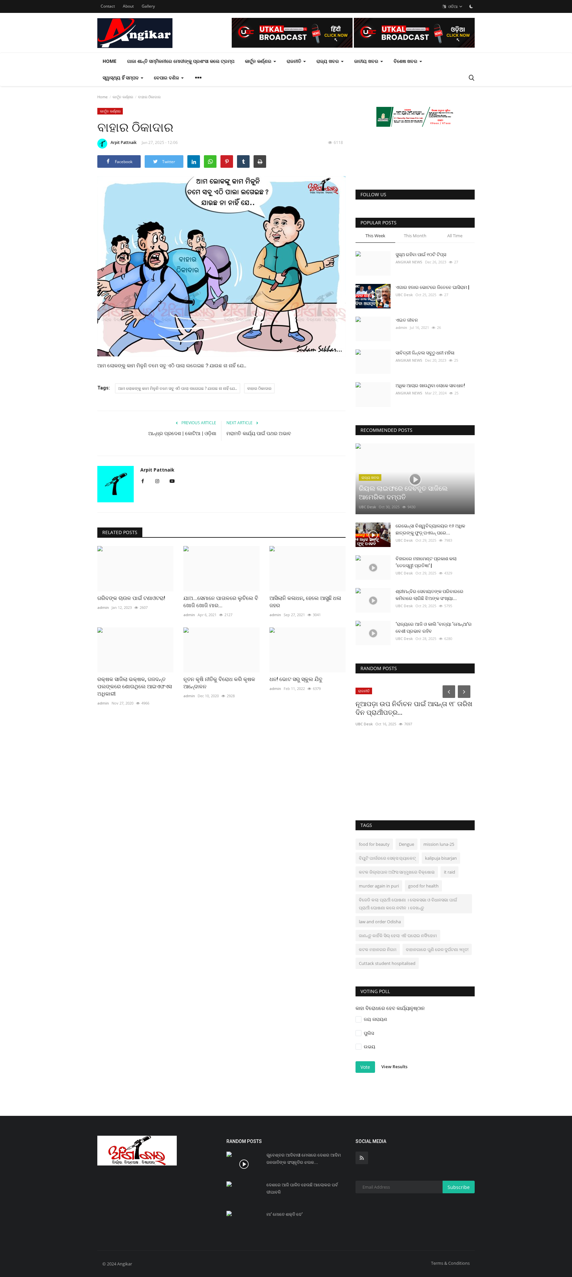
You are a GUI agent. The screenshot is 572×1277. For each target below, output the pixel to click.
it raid (449, 872)
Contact (108, 6)
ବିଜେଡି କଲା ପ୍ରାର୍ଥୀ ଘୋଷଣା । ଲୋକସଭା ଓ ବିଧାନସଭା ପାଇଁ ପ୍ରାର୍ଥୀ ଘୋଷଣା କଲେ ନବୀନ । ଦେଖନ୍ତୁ (408, 904)
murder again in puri (379, 886)
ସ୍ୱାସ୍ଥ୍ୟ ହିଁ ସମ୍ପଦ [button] (121, 77)
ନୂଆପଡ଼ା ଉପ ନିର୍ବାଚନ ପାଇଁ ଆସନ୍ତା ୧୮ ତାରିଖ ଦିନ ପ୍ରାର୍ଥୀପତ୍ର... (414, 708)
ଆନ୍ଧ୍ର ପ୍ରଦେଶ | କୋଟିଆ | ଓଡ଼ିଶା (182, 433)
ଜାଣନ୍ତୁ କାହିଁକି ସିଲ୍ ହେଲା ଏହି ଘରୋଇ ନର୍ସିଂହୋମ (398, 935)
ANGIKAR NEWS (409, 261)
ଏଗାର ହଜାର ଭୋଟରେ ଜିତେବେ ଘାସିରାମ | (432, 287)
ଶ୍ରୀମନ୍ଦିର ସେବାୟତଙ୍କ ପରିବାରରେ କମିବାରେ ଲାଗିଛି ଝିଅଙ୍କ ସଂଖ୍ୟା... (429, 595)
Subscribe (459, 1187)
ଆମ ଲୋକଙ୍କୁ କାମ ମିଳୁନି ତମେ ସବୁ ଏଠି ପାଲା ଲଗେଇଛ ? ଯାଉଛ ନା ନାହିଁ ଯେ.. (177, 388)
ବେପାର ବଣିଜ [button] (167, 77)
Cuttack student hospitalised (387, 963)
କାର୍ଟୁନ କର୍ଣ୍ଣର (123, 96)
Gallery (148, 6)
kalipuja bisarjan (441, 858)
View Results (394, 1067)
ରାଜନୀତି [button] (295, 61)
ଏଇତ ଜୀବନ (407, 320)
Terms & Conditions (450, 1263)
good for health (423, 886)
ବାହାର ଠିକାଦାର (259, 388)
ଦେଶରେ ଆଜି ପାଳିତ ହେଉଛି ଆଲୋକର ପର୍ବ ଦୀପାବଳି (302, 1188)
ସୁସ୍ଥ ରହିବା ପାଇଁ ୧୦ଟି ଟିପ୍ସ (421, 254)
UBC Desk (404, 294)
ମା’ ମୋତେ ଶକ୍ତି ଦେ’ (284, 1214)
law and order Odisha (380, 922)
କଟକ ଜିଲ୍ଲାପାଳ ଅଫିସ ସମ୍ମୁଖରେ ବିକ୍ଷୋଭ (397, 872)
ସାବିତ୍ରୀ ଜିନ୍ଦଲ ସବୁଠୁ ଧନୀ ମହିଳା (425, 352)
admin (401, 327)
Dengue (406, 844)
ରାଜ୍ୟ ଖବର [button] (328, 61)
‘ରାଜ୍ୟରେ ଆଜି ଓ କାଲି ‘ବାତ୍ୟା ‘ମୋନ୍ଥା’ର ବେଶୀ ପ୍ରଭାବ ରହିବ (434, 627)
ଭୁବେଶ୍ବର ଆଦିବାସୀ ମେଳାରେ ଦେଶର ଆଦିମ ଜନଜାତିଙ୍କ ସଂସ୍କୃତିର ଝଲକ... (303, 1159)
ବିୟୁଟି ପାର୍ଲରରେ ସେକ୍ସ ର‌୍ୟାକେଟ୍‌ (387, 858)
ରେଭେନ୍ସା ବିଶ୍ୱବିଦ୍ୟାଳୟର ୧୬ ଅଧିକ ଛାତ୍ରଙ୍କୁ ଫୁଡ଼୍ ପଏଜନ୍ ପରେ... (430, 529)
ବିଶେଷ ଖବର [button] (406, 61)
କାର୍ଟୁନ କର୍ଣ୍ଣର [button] (259, 61)
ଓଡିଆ (452, 6)
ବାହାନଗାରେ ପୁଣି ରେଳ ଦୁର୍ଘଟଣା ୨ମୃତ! (437, 949)
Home (110, 61)
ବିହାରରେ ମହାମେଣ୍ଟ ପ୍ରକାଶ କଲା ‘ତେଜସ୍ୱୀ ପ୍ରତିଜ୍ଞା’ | (426, 562)
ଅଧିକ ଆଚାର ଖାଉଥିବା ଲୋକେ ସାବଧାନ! (430, 385)
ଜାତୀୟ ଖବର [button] (367, 61)
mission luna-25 (438, 844)
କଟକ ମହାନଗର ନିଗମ (378, 949)
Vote (365, 1067)
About (128, 6)
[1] (471, 6)
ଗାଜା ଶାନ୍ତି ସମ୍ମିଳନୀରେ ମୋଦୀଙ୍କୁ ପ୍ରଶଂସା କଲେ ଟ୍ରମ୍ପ (180, 61)
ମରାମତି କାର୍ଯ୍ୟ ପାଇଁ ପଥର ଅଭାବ (258, 433)
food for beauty (374, 844)
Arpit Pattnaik (124, 142)
